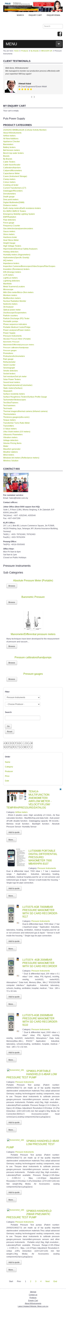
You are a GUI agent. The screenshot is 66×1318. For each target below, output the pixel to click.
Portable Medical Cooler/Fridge (16, 327)
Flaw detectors (9, 220)
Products (24, 51)
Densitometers (9, 194)
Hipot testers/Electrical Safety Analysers (20, 249)
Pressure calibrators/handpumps (16, 347)
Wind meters (8, 455)
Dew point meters (10, 199)
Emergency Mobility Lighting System (19, 214)
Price (7, 776)
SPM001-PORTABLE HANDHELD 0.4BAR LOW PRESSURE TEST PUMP (31, 1074)
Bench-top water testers (13, 153)
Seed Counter (9, 365)
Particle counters (10, 315)
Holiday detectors (10, 252)
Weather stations (10, 452)
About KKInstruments (12, 133)
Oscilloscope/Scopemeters (14, 313)
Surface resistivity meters (14, 394)
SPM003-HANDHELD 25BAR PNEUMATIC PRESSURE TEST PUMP (29, 1214)
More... (11, 840)
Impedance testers (11, 263)
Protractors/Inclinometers (14, 356)
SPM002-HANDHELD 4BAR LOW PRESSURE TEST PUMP (32, 1144)
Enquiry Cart (33, 1300)
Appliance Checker (11, 141)
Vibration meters (10, 437)
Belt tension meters (11, 150)
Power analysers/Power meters (16, 330)
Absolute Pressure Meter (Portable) (17, 339)
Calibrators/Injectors (12, 168)
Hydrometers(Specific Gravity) (16, 257)
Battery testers (9, 147)
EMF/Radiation (9, 217)
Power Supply (9, 333)
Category (9, 767)
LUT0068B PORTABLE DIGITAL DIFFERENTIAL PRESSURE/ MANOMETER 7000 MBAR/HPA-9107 (43, 857)
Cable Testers (9, 162)
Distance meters (10, 205)
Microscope (8, 289)
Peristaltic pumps (10, 321)
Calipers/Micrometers (12, 170)
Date (7, 781)
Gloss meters (9, 234)
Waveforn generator (12, 449)
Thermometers (9, 414)
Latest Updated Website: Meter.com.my (33, 1306)
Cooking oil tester (10, 185)
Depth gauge (9, 197)
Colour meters (9, 182)
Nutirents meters (10, 304)
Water (5, 446)
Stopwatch (7, 391)
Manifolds (7, 284)
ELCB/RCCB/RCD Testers (14, 211)
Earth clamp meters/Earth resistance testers (22, 208)
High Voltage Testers (12, 246)
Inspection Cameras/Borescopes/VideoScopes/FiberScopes (29, 266)
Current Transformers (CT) (14, 188)
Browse (11, 586)
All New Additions (10, 138)
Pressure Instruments (12, 336)
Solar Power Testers (12, 379)
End (55, 1281)
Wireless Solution (10, 461)
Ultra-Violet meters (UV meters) (16, 432)
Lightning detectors (11, 281)
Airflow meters (9, 136)
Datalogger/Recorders (13, 191)
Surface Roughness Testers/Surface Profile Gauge (25, 397)
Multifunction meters (12, 298)
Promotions (8, 353)
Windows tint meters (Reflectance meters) (21, 458)
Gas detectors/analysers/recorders (18, 228)
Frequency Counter (11, 226)
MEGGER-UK (46, 51)
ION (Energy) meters (12, 272)
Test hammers (9, 405)
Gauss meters (9, 231)
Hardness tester (10, 237)
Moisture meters (10, 295)
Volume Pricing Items (12, 443)
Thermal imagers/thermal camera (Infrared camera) (25, 411)
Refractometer (9, 362)
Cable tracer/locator (11, 165)
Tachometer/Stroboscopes (14, 400)
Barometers (8, 144)
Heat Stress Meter (11, 240)
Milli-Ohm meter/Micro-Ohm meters (18, 292)
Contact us (33, 1295)
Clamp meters (9, 179)
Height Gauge (9, 243)
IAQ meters (8, 260)
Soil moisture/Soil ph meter (15, 376)
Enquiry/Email (53, 15)
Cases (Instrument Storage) (15, 176)
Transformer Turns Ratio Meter (16, 423)
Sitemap (33, 1292)
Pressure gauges (10, 350)
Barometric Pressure (11, 342)
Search (20, 15)
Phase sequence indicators (15, 324)
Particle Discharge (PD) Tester (16, 318)
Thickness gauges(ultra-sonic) (16, 417)
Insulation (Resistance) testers (16, 269)
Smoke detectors (10, 371)
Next (47, 1281)
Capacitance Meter (11, 173)
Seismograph (9, 368)
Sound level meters (11, 382)
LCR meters (8, 275)
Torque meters (9, 420)
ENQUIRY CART (35, 15)
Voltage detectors (10, 440)
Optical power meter (12, 310)
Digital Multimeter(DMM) (13, 202)
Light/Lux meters (10, 278)
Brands (6, 156)
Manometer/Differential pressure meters (18, 345)
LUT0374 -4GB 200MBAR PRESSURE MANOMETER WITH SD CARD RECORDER (39, 963)
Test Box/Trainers (10, 403)
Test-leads (7, 408)
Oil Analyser (8, 307)
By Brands (35, 51)
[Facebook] (60, 34)
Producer (9, 771)
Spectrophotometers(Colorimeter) (17, 385)
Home (16, 51)
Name (7, 762)
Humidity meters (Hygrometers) (16, 255)
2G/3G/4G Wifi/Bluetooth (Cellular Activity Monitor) (24, 130)
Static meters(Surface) (12, 388)
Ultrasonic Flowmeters (13, 434)
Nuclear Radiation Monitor (14, 301)
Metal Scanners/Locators (14, 286)
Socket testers (9, 373)
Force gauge (8, 223)
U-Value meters (10, 429)
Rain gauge (8, 359)
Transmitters (8, 426)
